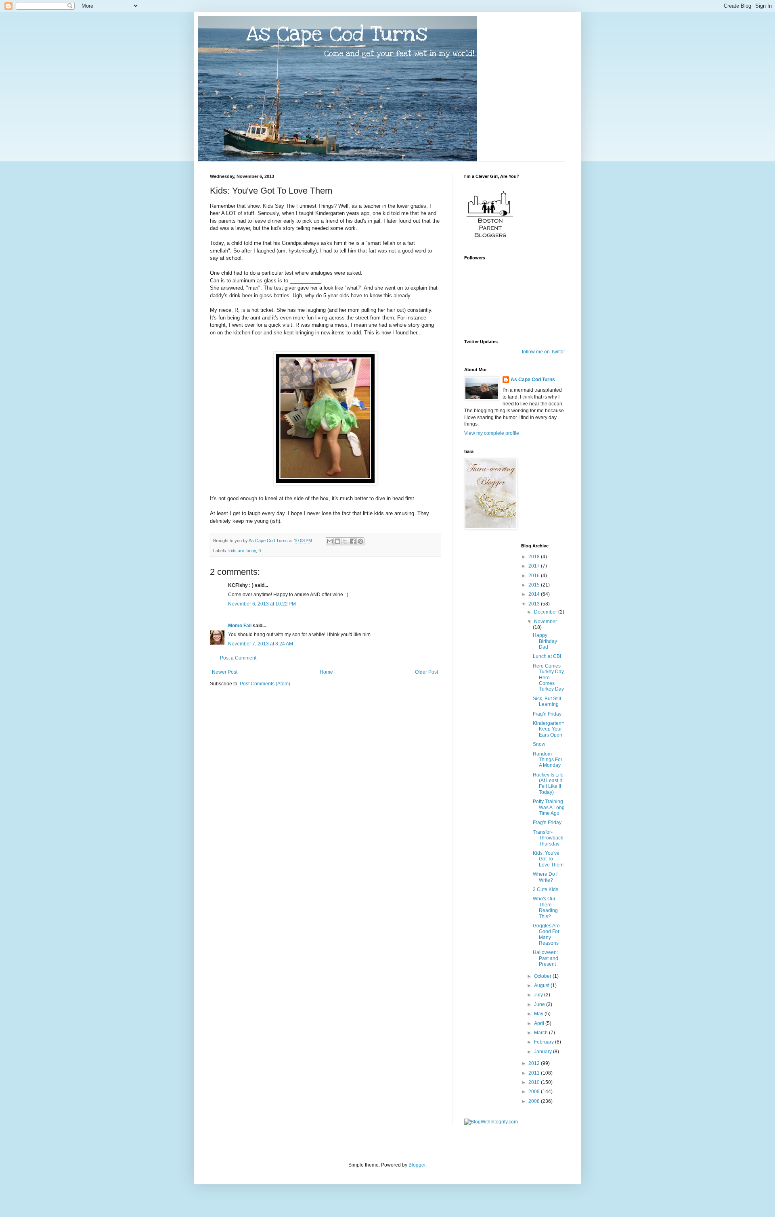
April (539, 1023)
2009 (534, 1091)
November (545, 621)
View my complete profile (491, 433)
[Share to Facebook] (353, 541)
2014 (534, 594)
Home (326, 672)
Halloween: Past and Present (545, 958)
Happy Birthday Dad (545, 641)
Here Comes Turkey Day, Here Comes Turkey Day (549, 677)
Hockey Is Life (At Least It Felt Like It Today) (548, 783)
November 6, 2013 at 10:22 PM (262, 604)
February (544, 1042)
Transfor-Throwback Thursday (548, 838)
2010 (534, 1082)
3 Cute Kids (545, 889)
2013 (534, 604)
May (539, 1014)
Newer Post (224, 672)
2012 (534, 1063)
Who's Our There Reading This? (545, 907)
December (546, 612)
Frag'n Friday (547, 714)
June (540, 1004)
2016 (534, 575)
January (543, 1051)
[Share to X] (345, 541)
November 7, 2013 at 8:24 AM (260, 644)
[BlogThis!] (337, 541)
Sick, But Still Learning (547, 701)
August (542, 985)
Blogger (416, 1165)
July (539, 995)
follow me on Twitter (543, 352)
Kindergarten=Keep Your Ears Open (548, 729)
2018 (534, 556)
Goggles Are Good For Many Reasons (546, 934)
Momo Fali (239, 625)
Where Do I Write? (545, 877)
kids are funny (242, 550)
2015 (534, 585)
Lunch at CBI (547, 656)
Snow (539, 744)
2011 (534, 1073)
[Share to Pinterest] (360, 541)
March (541, 1032)
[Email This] (330, 541)
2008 (534, 1101)
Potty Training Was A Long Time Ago (549, 807)
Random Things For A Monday (547, 759)
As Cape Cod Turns (533, 379)
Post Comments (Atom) (265, 684)
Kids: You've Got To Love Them (548, 859)
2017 (534, 566)
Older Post (426, 672)
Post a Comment (238, 658)
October (543, 976)
